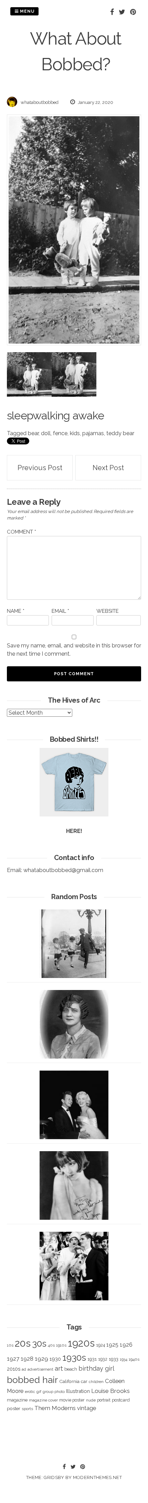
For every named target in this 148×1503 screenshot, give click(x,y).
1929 (41, 1358)
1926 (126, 1344)
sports (27, 1409)
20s (23, 1343)
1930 (55, 1359)
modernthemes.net (97, 1477)
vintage (86, 1408)
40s (51, 1345)
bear (33, 433)
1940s (134, 1359)
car (84, 1381)
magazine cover (43, 1400)
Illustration (78, 1391)
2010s (13, 1369)
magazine (17, 1400)
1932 (102, 1359)
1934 (123, 1359)
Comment (21, 532)
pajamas (93, 433)
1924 (100, 1345)
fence (60, 433)
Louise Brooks (110, 1390)
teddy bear (120, 433)
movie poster (72, 1400)
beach (70, 1369)
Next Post (108, 468)
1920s (81, 1343)
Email (60, 611)
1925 (112, 1344)
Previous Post (40, 468)
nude (91, 1400)
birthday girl (96, 1368)
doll (46, 433)
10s (10, 1345)
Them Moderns (55, 1408)
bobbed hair (32, 1380)
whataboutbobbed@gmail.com (63, 870)
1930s (74, 1357)
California (69, 1381)
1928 (27, 1358)
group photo (54, 1391)
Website (107, 611)
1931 (92, 1359)
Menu (26, 11)
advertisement (40, 1369)
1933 (113, 1359)
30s (39, 1343)
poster (13, 1408)
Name (15, 611)
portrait (103, 1400)
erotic (30, 1391)
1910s (61, 1345)
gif (38, 1391)
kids (75, 433)
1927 (13, 1359)
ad (24, 1369)
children (96, 1381)
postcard (121, 1400)
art (59, 1368)
